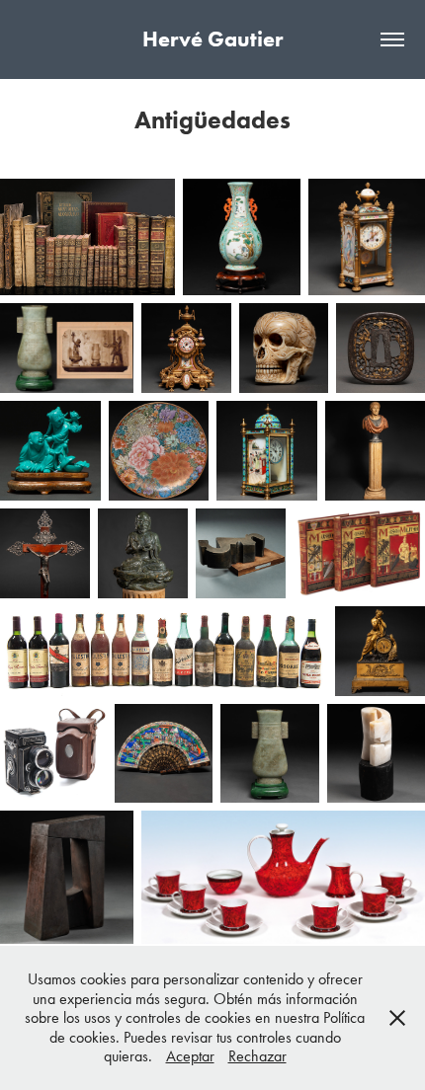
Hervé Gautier (212, 39)
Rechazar (257, 1056)
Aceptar (190, 1056)
